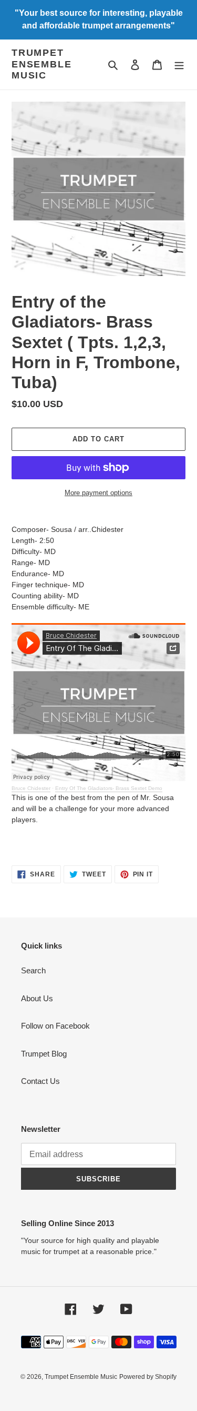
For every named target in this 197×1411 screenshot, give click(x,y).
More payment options (98, 493)
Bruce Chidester (31, 788)
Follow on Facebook (55, 1025)
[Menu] (179, 64)
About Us (37, 998)
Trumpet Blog (44, 1053)
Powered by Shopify (148, 1376)
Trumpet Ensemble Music (41, 64)
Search (33, 970)
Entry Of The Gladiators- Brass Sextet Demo (108, 788)
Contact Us (40, 1081)
